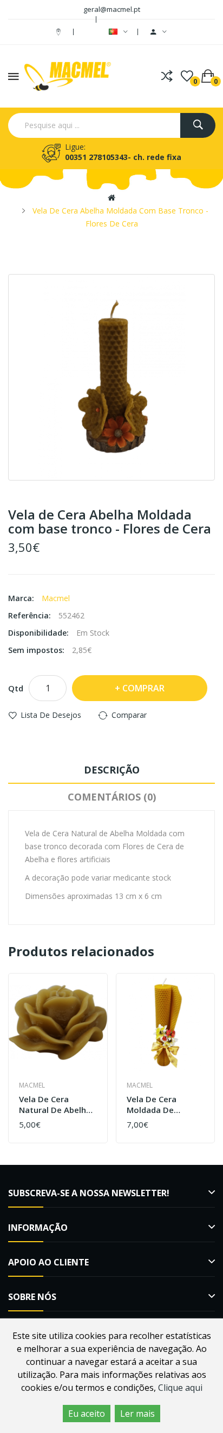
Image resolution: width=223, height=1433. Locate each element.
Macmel (56, 598)
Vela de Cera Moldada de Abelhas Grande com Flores (158, 1104)
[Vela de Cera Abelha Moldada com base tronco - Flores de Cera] (111, 377)
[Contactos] (59, 31)
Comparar (129, 715)
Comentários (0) (112, 796)
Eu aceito (86, 1413)
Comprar (143, 688)
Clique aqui (180, 1388)
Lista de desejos (51, 715)
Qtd (15, 688)
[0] (187, 76)
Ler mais (137, 1413)
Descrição (112, 769)
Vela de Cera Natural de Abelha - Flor (57, 1104)
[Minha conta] (158, 31)
